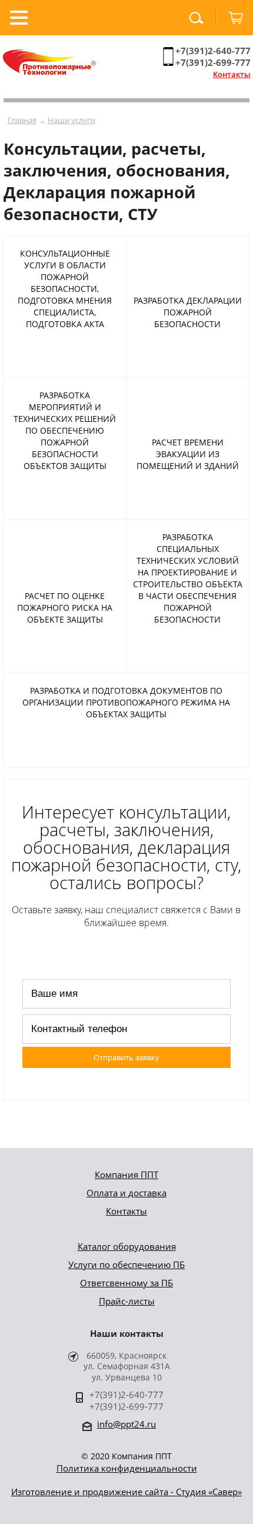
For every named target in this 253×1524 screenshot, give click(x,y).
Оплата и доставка (126, 1193)
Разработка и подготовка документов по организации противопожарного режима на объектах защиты (126, 702)
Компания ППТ (126, 1174)
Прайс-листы (127, 1301)
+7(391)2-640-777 (213, 50)
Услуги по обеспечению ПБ (126, 1264)
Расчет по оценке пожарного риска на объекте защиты (64, 607)
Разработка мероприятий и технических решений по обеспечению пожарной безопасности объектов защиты (65, 430)
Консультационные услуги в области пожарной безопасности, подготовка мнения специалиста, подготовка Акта (65, 289)
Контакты (232, 74)
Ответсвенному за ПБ (126, 1283)
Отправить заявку (126, 1057)
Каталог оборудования (127, 1246)
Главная (22, 120)
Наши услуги (71, 120)
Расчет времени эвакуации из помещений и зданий (188, 454)
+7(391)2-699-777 (213, 62)
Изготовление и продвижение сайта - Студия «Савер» (126, 1492)
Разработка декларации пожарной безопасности (188, 312)
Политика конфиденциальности (126, 1468)
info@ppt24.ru (126, 1424)
